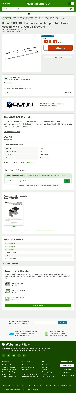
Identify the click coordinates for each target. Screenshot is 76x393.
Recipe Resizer (6, 374)
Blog (22, 365)
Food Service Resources (29, 374)
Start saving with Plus (22, 335)
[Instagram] (3, 355)
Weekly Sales (25, 369)
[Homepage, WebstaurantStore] (38, 3)
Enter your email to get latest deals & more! (19, 322)
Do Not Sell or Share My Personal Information (59, 385)
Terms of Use (46, 185)
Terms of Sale (6, 385)
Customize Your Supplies (9, 372)
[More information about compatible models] (23, 239)
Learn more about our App (58, 335)
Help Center (67, 365)
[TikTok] (19, 355)
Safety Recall (25, 379)
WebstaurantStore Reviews (29, 376)
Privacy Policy (56, 185)
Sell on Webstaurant (48, 376)
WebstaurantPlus (7, 365)
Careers (44, 369)
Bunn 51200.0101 (9, 249)
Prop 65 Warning (29, 163)
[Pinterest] (24, 355)
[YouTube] (8, 355)
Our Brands (45, 367)
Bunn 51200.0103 (10, 244)
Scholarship (45, 374)
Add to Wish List (58, 57)
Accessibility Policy (37, 385)
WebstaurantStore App (9, 369)
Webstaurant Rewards (8, 367)
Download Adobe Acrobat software (45, 230)
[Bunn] (20, 105)
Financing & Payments (49, 372)
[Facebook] (13, 355)
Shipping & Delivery (68, 375)
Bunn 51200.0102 (10, 247)
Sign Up (62, 322)
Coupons (24, 372)
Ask (67, 181)
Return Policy (46, 379)
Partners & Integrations (9, 376)
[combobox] (38, 9)
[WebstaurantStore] (26, 344)
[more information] (29, 80)
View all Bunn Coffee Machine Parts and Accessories (52, 105)
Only (44, 38)
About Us (45, 365)
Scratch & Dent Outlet (28, 367)
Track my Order (67, 369)
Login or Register (38, 305)
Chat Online (65, 372)
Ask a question (16, 31)
